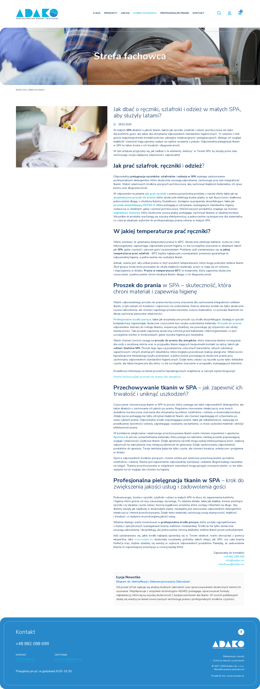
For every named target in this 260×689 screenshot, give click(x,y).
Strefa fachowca (144, 13)
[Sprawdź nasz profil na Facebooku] (241, 631)
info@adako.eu (235, 560)
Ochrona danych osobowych (228, 660)
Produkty (110, 13)
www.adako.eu (144, 539)
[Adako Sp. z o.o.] (37, 14)
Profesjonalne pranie (174, 13)
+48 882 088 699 (233, 556)
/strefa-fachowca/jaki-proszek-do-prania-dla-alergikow (147, 377)
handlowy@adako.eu (231, 564)
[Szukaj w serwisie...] (219, 13)
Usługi (125, 13)
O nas (96, 13)
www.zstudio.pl (235, 675)
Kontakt (198, 13)
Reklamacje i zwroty (233, 656)
